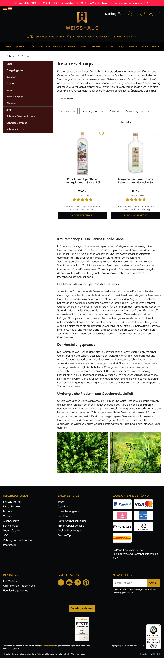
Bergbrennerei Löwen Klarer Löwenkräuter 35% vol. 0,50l (135, 180)
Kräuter (10, 83)
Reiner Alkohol (14, 96)
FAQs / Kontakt (11, 506)
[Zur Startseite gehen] (82, 21)
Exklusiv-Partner (12, 501)
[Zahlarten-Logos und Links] (134, 512)
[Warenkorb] (159, 13)
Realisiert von (146, 654)
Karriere (7, 511)
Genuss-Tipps (66, 535)
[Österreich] (10, 8)
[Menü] (159, 626)
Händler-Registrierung (15, 590)
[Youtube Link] (69, 582)
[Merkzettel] (142, 13)
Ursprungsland (90, 111)
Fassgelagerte (14, 70)
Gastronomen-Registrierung (19, 585)
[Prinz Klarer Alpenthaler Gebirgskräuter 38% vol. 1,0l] (82, 153)
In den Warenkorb (82, 215)
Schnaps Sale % (15, 129)
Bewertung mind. (135, 111)
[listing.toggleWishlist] (102, 134)
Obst (9, 63)
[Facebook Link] (61, 582)
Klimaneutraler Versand (71, 525)
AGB (5, 535)
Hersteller (65, 111)
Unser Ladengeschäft (70, 511)
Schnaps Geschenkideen (20, 116)
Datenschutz (10, 525)
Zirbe (9, 109)
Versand (8, 516)
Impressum (9, 544)
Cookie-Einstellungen (70, 530)
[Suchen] (130, 13)
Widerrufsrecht (11, 530)
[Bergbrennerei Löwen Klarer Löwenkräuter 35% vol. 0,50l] (136, 153)
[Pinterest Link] (86, 582)
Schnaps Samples (16, 122)
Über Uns (63, 506)
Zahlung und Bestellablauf (17, 540)
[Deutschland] (5, 8)
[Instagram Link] (77, 582)
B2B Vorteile (10, 580)
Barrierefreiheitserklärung (72, 520)
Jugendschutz (11, 520)
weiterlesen (66, 98)
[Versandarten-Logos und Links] (123, 534)
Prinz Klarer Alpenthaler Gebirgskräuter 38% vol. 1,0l (82, 180)
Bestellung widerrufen (82, 608)
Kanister (11, 76)
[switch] (153, 646)
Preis (112, 111)
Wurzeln (11, 103)
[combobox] (115, 13)
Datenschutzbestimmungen (130, 589)
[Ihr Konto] (151, 13)
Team (61, 501)
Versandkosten (47, 646)
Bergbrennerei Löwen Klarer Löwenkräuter (109, 86)
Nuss (9, 90)
